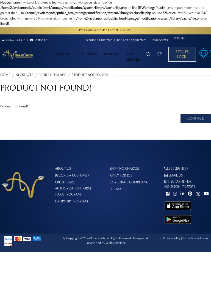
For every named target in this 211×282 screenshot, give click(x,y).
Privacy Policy (172, 238)
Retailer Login (182, 54)
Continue (195, 118)
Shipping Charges (125, 168)
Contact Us (40, 40)
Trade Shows (159, 40)
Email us (175, 175)
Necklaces (24, 75)
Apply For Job (121, 175)
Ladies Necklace (52, 75)
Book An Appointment (131, 40)
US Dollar (179, 38)
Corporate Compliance (130, 182)
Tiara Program (68, 194)
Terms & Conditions (195, 238)
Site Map (116, 189)
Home (5, 75)
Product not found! (89, 75)
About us (63, 168)
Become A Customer (98, 40)
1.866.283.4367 (177, 168)
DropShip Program (71, 201)
